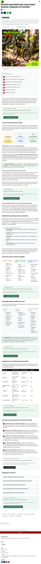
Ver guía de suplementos (10, 414)
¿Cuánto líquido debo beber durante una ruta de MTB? (14, 484)
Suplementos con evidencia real (12, 87)
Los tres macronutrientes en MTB (12, 76)
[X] (5, 13)
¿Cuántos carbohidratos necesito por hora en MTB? (13, 476)
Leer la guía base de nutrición (11, 117)
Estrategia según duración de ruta (13, 84)
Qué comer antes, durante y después (13, 81)
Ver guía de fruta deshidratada (12, 296)
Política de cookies (4, 549)
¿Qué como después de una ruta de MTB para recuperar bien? (15, 488)
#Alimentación (19, 514)
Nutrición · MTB (6, 17)
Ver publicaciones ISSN (10, 467)
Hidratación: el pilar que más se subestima (15, 79)
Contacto (2, 554)
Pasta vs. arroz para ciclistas (11, 355)
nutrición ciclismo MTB (4, 523)
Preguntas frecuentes (10, 92)
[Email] (10, 13)
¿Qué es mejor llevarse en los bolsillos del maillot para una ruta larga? (17, 480)
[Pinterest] (9, 562)
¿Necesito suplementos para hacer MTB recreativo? (13, 492)
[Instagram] (6, 562)
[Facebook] (2, 13)
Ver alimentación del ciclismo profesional (14, 506)
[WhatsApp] (7, 13)
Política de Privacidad (4, 552)
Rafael (4, 9)
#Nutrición (4, 514)
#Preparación (13, 514)
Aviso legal (3, 551)
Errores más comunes (10, 89)
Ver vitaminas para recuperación (12, 198)
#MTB (8, 514)
